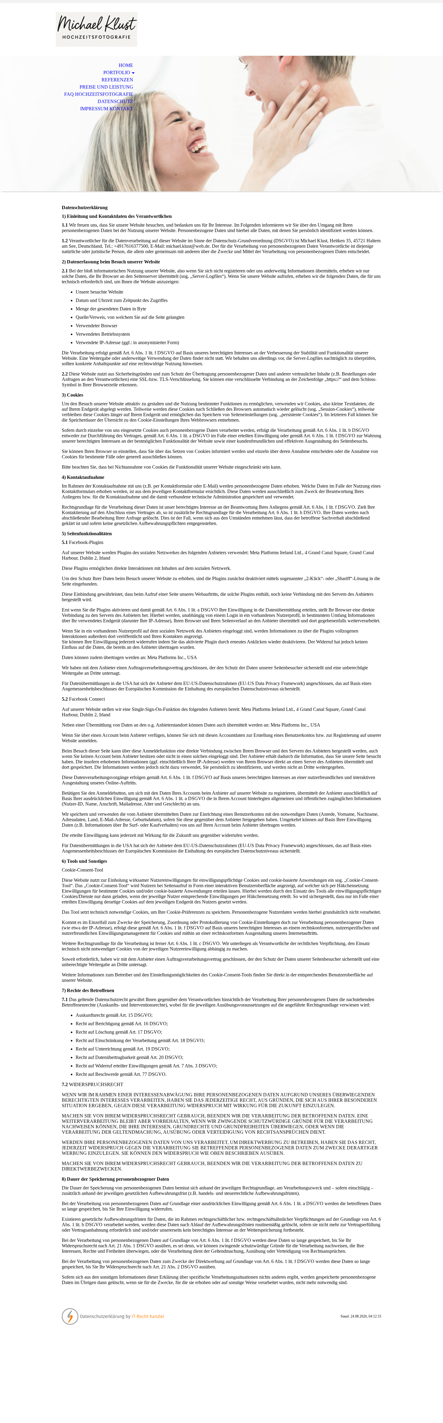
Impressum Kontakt (106, 108)
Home (126, 65)
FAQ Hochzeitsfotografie (98, 94)
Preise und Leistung (106, 87)
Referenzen (117, 79)
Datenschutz (115, 101)
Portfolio (116, 72)
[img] (96, 29)
